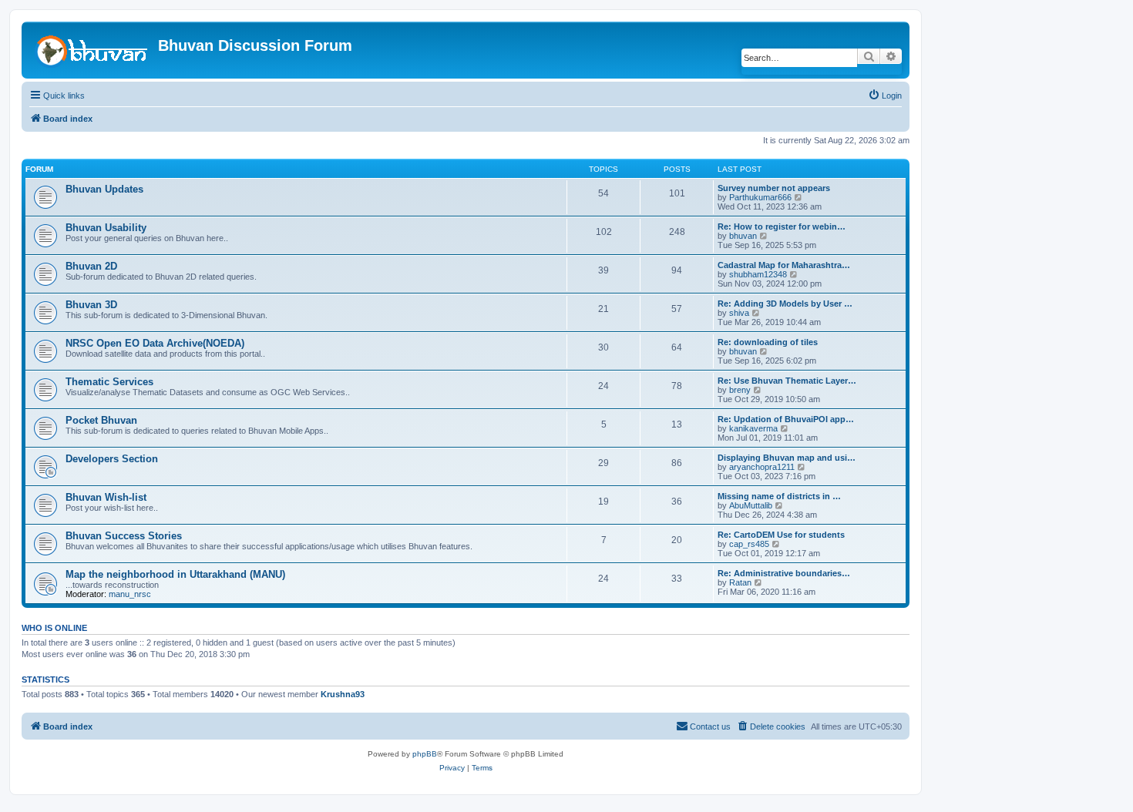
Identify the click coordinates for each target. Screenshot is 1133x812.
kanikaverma (753, 428)
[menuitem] (885, 95)
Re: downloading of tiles (768, 342)
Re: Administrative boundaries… (784, 573)
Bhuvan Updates (104, 189)
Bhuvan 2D (91, 266)
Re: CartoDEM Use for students (781, 534)
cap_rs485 (749, 544)
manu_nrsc (130, 594)
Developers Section (112, 459)
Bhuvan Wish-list (106, 497)
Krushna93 (343, 694)
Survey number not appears (774, 188)
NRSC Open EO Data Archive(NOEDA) (155, 343)
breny (740, 389)
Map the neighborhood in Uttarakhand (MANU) (175, 574)
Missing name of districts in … (779, 496)
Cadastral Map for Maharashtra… (784, 265)
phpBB (424, 754)
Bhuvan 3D (91, 304)
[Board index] (91, 49)
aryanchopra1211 (762, 466)
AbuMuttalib (750, 505)
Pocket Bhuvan (101, 420)
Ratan (740, 582)
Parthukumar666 (760, 197)
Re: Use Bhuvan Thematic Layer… (787, 380)
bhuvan (743, 235)
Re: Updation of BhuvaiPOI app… (786, 419)
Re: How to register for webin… (782, 226)
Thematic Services (109, 382)
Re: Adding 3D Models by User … (785, 303)
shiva (739, 312)
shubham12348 (758, 274)
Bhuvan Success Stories (124, 536)
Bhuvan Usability (106, 227)
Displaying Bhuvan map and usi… (787, 457)
